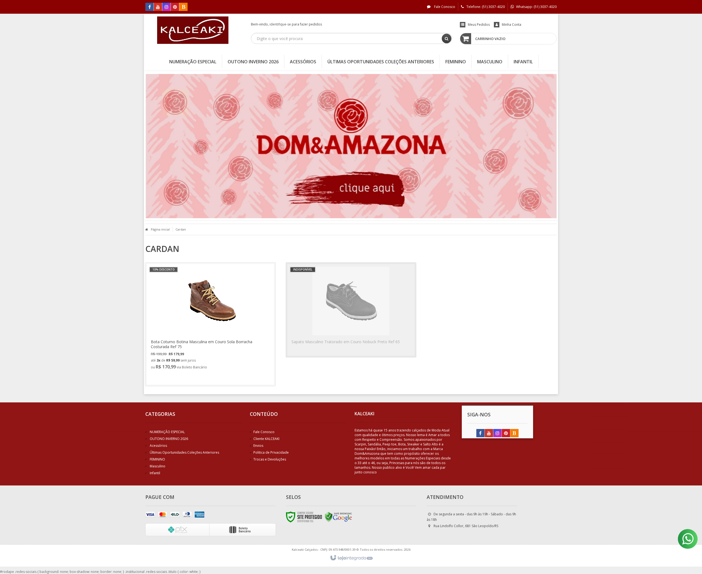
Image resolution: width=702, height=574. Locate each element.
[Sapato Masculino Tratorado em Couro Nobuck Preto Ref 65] (351, 310)
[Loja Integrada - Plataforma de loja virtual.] (351, 558)
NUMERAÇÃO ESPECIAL (167, 432)
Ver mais (167, 377)
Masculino (157, 466)
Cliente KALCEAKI (266, 438)
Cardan (181, 229)
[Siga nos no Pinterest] (175, 7)
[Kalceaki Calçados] (192, 30)
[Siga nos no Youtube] (158, 7)
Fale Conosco (444, 6)
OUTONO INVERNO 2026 (169, 438)
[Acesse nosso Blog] (183, 7)
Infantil (155, 473)
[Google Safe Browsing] (338, 517)
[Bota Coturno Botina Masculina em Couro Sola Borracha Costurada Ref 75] (210, 324)
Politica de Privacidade (271, 452)
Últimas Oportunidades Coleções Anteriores (184, 452)
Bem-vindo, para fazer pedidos (286, 24)
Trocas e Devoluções (269, 459)
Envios (258, 445)
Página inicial (160, 229)
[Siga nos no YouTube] (489, 433)
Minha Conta (511, 24)
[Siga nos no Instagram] (166, 7)
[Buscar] (446, 38)
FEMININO (157, 459)
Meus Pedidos (479, 24)
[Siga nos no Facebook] (149, 7)
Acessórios (158, 445)
